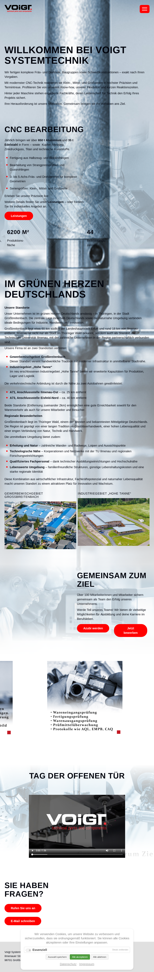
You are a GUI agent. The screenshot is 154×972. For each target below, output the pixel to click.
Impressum (86, 964)
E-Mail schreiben (23, 921)
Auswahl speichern (57, 957)
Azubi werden (93, 628)
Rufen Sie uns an (23, 908)
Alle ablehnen (99, 957)
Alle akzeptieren (80, 957)
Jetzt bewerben (131, 630)
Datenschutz (68, 964)
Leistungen (19, 216)
